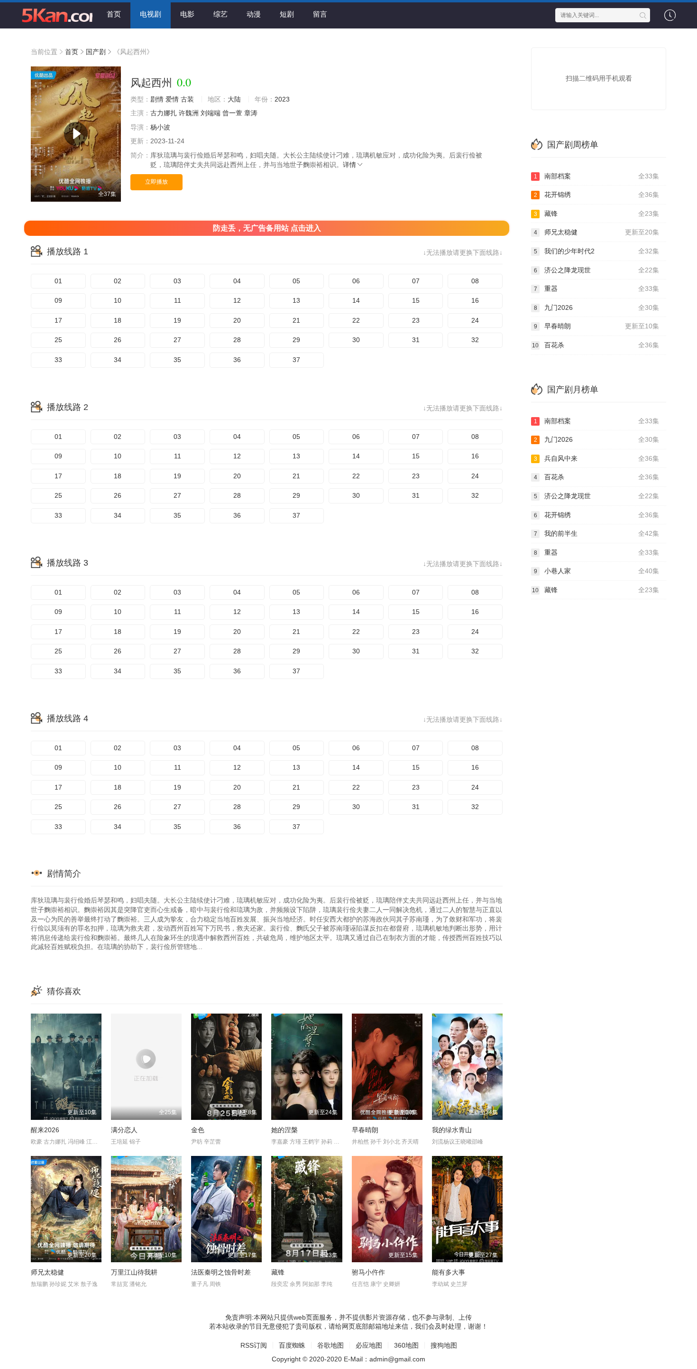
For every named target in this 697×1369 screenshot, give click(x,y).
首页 (114, 14)
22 (356, 320)
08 (475, 281)
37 (296, 359)
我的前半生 (597, 533)
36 (237, 359)
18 (117, 320)
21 (296, 320)
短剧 (287, 14)
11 (177, 300)
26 (117, 340)
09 (58, 300)
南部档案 (597, 176)
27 (177, 340)
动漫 (254, 14)
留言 (320, 14)
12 (237, 300)
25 (58, 340)
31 (416, 340)
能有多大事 (448, 1272)
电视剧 (150, 14)
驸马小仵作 (368, 1272)
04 (237, 281)
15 (416, 300)
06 (356, 281)
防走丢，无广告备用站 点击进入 (267, 228)
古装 (187, 99)
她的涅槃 (284, 1130)
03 (177, 281)
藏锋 (277, 1272)
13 (296, 300)
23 (416, 320)
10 (117, 300)
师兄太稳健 (47, 1272)
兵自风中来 (597, 458)
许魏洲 (189, 113)
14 (356, 300)
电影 (187, 14)
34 (117, 359)
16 (475, 300)
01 (58, 281)
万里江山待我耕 (134, 1272)
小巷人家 (597, 571)
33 (58, 359)
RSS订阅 (253, 1345)
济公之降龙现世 (597, 270)
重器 (597, 288)
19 (177, 320)
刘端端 (210, 113)
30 (356, 340)
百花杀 (595, 345)
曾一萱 (232, 113)
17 (58, 320)
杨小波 (160, 127)
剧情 (157, 99)
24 (475, 320)
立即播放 (156, 181)
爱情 (172, 99)
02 (117, 281)
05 (296, 281)
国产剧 (96, 52)
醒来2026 (45, 1130)
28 (237, 340)
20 (237, 320)
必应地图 (369, 1345)
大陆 (234, 99)
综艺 (220, 14)
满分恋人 (124, 1130)
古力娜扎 (163, 113)
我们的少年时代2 (597, 251)
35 (177, 359)
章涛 (250, 113)
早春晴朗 (365, 1130)
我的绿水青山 (452, 1130)
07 (416, 281)
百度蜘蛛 (292, 1345)
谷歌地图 (330, 1345)
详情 (349, 164)
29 (296, 340)
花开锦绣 (597, 194)
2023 (282, 99)
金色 (197, 1130)
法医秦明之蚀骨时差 (221, 1272)
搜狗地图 (444, 1345)
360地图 (406, 1345)
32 (475, 340)
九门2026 (597, 307)
